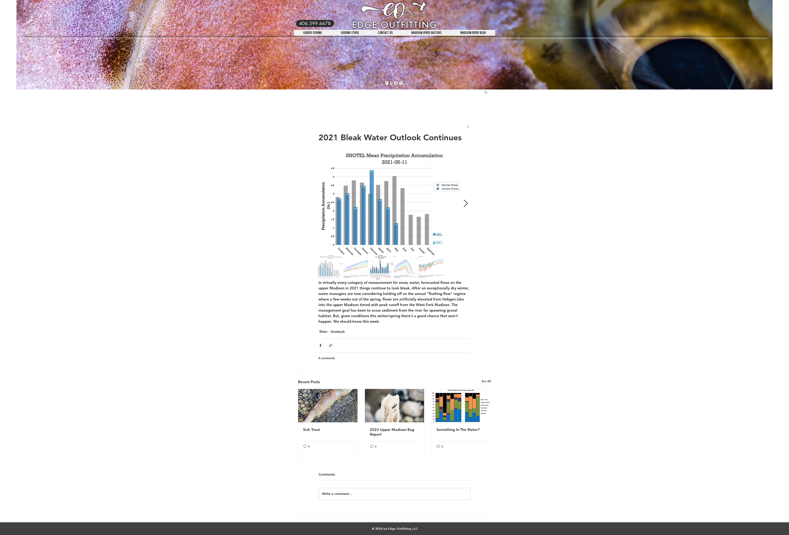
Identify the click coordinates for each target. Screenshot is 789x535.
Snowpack (338, 331)
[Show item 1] (330, 267)
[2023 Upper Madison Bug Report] (394, 405)
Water (323, 331)
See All (486, 381)
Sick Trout (311, 429)
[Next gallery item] (465, 204)
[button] (486, 92)
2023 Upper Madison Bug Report (392, 432)
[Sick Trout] (328, 405)
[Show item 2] (356, 267)
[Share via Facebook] (320, 345)
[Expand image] (394, 203)
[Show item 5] (431, 267)
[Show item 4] (406, 267)
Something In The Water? (458, 429)
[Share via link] (330, 345)
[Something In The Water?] (461, 405)
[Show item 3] (381, 267)
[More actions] (468, 126)
